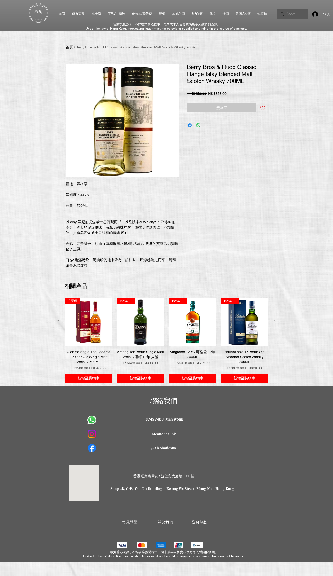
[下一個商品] (275, 322)
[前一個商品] (58, 322)
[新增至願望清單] (262, 107)
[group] (167, 340)
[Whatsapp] (91, 419)
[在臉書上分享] (190, 125)
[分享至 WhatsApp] (198, 125)
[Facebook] (91, 448)
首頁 (69, 47)
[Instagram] (91, 434)
